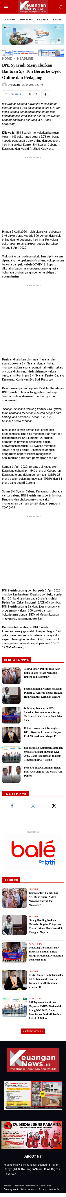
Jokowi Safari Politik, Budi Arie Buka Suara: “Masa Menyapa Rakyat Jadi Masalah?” (42, 673)
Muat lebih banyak (32, 1031)
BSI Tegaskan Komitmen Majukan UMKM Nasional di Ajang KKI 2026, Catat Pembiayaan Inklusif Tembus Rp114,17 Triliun (45, 1010)
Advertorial (35, 944)
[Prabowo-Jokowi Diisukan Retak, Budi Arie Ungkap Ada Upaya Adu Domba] (11, 774)
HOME (7, 58)
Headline (25, 58)
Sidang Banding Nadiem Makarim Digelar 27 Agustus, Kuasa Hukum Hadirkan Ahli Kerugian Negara (43, 692)
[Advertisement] (33, 192)
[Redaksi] (5, 84)
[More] (45, 94)
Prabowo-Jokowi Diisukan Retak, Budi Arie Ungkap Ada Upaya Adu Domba (43, 771)
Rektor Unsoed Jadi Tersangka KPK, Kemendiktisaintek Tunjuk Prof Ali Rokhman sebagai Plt (42, 732)
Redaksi (15, 85)
